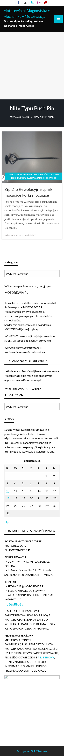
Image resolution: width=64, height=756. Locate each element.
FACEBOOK (15, 603)
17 (7, 498)
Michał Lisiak (31, 235)
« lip (6, 522)
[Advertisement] (32, 66)
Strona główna (19, 117)
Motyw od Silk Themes (32, 751)
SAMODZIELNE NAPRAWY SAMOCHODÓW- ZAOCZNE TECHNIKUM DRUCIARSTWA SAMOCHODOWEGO (34, 176)
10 (7, 490)
